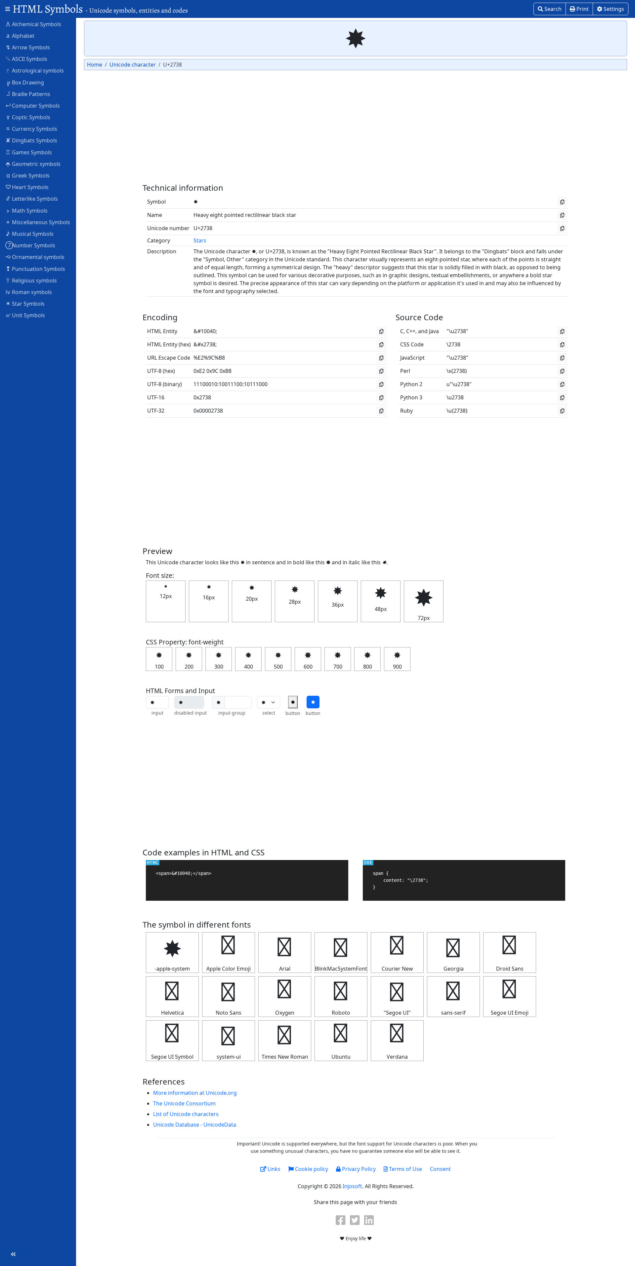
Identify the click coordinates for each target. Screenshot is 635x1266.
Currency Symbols (31, 128)
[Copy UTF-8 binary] (381, 384)
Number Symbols (30, 245)
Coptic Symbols (28, 117)
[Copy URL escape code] (381, 358)
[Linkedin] (369, 1220)
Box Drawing (25, 82)
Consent (440, 1169)
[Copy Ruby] (562, 411)
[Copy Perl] (562, 371)
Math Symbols (27, 210)
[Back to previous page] (13, 1254)
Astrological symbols (35, 70)
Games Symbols (28, 152)
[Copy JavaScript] (562, 358)
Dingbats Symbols (32, 140)
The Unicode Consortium (184, 1103)
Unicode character (132, 64)
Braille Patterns (28, 94)
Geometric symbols (33, 164)
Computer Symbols (32, 105)
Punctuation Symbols (35, 269)
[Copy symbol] (562, 202)
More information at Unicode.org (195, 1092)
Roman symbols (29, 292)
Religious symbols (31, 280)
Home (94, 64)
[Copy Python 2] (562, 384)
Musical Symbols (30, 233)
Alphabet (20, 35)
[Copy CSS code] (562, 344)
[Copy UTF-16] (381, 397)
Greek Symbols (28, 175)
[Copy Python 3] (562, 397)
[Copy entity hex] (381, 344)
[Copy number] (562, 228)
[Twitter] (355, 1220)
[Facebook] (341, 1220)
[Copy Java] (562, 331)
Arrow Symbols (28, 47)
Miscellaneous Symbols (38, 222)
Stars (199, 240)
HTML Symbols (100, 9)
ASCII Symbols (26, 59)
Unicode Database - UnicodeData (194, 1124)
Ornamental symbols (34, 257)
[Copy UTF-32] (381, 411)
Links (273, 1169)
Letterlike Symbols (32, 198)
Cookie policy (311, 1169)
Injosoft (352, 1186)
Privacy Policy (358, 1169)
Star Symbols (25, 303)
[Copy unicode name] (562, 215)
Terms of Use (405, 1169)
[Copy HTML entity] (381, 331)
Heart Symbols (27, 187)
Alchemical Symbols (33, 24)
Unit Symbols (25, 315)
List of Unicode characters (186, 1114)
